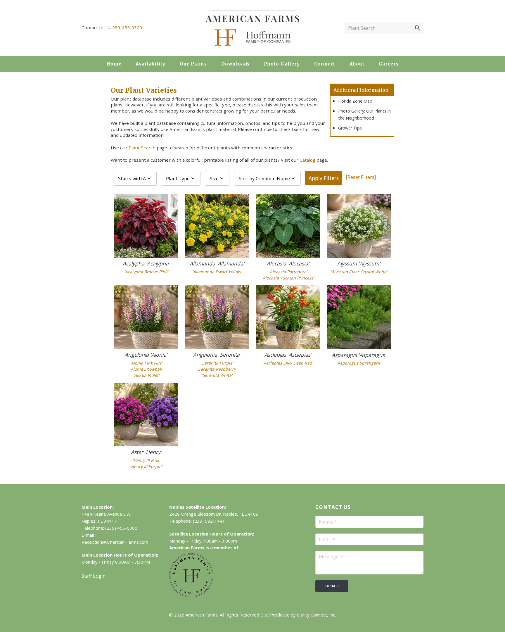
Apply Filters (324, 178)
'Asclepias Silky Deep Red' (288, 363)
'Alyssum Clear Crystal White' (359, 271)
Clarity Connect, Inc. (316, 615)
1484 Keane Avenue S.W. (107, 514)
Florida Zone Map (355, 101)
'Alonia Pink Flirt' (146, 363)
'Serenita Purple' (217, 363)
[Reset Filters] (361, 177)
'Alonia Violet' (146, 375)
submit (331, 585)
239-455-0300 (127, 27)
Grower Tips (350, 128)
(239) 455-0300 (121, 528)
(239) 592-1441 (209, 521)
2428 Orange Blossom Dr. (195, 514)
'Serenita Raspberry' (217, 369)
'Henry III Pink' (146, 460)
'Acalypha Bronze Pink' (146, 271)
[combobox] (135, 178)
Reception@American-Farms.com (115, 542)
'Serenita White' (217, 375)
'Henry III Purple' (146, 466)
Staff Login (94, 576)
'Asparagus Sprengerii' (359, 363)
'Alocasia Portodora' (288, 271)
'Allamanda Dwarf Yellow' (217, 271)
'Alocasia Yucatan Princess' (288, 278)
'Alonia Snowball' (146, 369)
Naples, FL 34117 (99, 521)
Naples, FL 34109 (240, 514)
